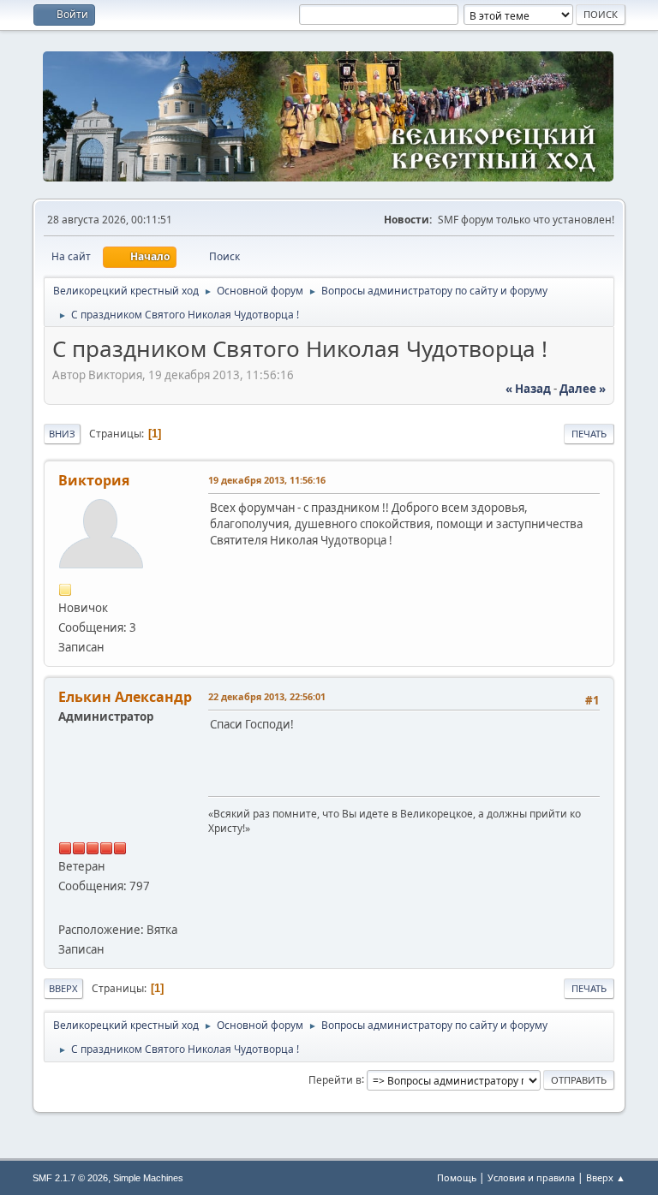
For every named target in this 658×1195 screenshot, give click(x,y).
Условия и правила (531, 1177)
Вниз (62, 433)
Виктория (93, 480)
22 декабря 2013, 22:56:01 (267, 696)
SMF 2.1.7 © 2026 (70, 1178)
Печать (589, 433)
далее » (582, 388)
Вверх (63, 988)
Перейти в (335, 1079)
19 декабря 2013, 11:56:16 (267, 479)
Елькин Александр (125, 696)
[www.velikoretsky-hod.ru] (65, 908)
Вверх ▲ (605, 1177)
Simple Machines (148, 1178)
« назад (528, 388)
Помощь (456, 1177)
